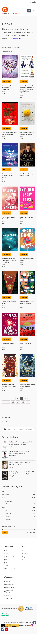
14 (18, 402)
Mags (3, 507)
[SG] (3, 491)
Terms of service (16, 622)
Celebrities (9, 504)
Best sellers (5, 494)
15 (23, 402)
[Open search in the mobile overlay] (18, 429)
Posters (8, 519)
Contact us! (16, 39)
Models (8, 516)
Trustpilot (5, 422)
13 (13, 402)
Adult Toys (9, 513)
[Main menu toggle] (29, 10)
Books (4, 498)
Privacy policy (5, 622)
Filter (5, 532)
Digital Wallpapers (7, 501)
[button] (34, 10)
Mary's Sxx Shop (7, 511)
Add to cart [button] (6, 81)
